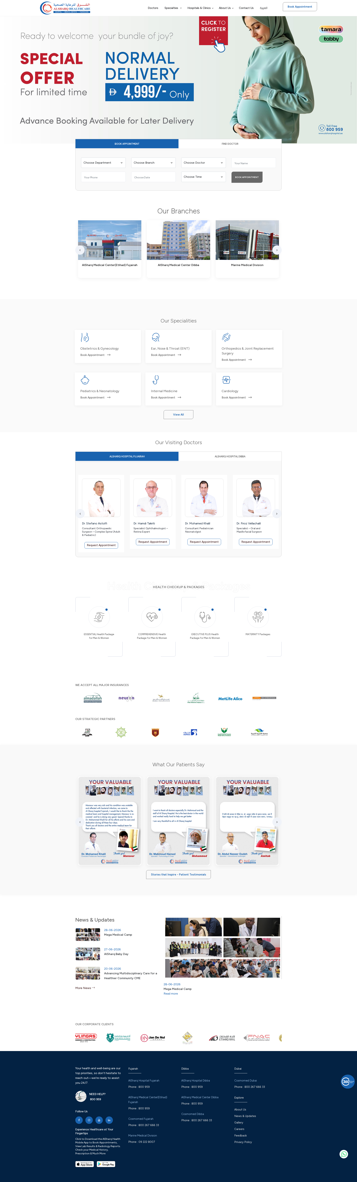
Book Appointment (300, 6)
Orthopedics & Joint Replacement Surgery (248, 350)
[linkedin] (109, 1120)
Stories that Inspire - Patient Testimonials (178, 874)
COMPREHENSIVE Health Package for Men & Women (152, 636)
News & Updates (245, 1116)
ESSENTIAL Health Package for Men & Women (99, 636)
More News (83, 988)
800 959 (95, 1099)
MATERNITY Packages (258, 634)
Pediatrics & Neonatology (99, 391)
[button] (5, 73)
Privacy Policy (243, 1142)
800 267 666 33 (149, 1125)
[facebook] (79, 1120)
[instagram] (89, 1120)
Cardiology (230, 391)
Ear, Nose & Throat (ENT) (170, 348)
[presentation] (80, 250)
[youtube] (99, 1120)
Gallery (238, 1122)
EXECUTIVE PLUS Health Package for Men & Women (205, 636)
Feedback (240, 1135)
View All (178, 414)
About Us (240, 1109)
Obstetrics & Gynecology (99, 348)
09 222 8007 (147, 1142)
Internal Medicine (164, 391)
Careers (239, 1129)
